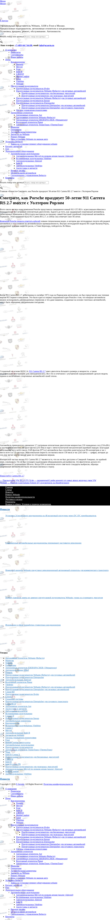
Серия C (9, 728)
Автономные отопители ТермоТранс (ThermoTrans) (39, 125)
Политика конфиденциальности (20, 497)
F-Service (4, 21)
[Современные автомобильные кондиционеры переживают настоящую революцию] (15, 556)
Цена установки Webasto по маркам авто (29, 139)
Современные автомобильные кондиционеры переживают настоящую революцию (43, 543)
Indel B (19, 71)
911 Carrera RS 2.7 (16, 476)
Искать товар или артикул (12, 36)
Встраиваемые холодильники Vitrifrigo (33, 158)
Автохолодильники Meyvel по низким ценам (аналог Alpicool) (44, 156)
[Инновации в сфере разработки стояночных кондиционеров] (15, 638)
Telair (18, 79)
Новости (4, 476)
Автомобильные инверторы (23, 132)
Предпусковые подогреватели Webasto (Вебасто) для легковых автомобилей (51, 91)
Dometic (19, 64)
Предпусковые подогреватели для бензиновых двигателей (48, 93)
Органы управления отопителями (31, 110)
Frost (18, 69)
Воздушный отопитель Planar (29, 122)
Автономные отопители (22, 112)
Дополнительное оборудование (19, 151)
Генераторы (16, 129)
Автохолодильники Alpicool (29, 161)
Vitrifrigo (20, 81)
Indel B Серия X (12, 754)
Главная (9, 487)
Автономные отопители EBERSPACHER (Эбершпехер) (41, 120)
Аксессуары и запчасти (26, 168)
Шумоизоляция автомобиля (23, 173)
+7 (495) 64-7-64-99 (23, 45)
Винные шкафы (18, 170)
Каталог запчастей (13, 146)
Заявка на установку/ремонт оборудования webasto (34, 144)
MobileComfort (22, 76)
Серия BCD (10, 704)
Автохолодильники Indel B (17, 733)
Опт (7, 149)
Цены (8, 59)
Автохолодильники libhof (17, 670)
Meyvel (19, 67)
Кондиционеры (18, 62)
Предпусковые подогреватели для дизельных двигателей (47, 96)
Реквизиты (16, 52)
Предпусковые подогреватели (24, 86)
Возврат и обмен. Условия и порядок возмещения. (28, 504)
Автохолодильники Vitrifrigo (29, 166)
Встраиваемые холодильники (18, 713)
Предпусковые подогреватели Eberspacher (35, 103)
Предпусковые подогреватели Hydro (33, 88)
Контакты (9, 178)
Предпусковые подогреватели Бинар (33, 100)
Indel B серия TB (13, 764)
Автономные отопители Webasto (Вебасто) (35, 117)
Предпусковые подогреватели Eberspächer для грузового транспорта (52, 108)
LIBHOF (20, 74)
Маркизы (15, 127)
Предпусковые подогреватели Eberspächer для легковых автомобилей (53, 105)
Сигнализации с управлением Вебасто (28, 175)
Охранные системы (14, 699)
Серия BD (10, 692)
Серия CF (9, 716)
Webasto (19, 84)
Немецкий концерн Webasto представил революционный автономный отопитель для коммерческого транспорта (57, 570)
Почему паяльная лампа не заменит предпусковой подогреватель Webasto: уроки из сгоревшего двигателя (54, 597)
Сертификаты (17, 55)
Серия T (9, 697)
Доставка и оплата (13, 499)
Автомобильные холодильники (25, 154)
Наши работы (17, 57)
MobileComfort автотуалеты (17, 742)
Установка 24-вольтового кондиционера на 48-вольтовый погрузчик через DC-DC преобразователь (50, 515)
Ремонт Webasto (18, 137)
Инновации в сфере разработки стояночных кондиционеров (33, 625)
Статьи (8, 490)
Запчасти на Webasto (20, 134)
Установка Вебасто (14, 141)
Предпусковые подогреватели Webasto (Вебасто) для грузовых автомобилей (51, 98)
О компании (11, 50)
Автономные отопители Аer (29, 115)
